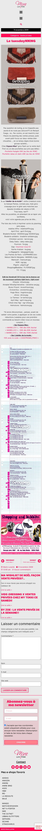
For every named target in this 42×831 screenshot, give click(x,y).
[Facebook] (13, 767)
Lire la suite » (6, 590)
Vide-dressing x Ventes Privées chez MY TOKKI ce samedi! (19, 597)
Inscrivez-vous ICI (23, 247)
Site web (4, 681)
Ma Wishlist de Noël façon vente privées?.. (20, 577)
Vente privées (26, 35)
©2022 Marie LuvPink (7, 829)
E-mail (3, 672)
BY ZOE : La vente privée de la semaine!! (20, 611)
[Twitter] (17, 767)
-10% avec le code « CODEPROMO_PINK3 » (21, 338)
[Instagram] (21, 767)
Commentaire (7, 636)
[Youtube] (29, 767)
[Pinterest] (25, 767)
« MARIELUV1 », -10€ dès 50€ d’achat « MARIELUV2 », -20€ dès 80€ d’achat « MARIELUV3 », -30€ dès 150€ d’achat (21, 330)
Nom (3, 663)
